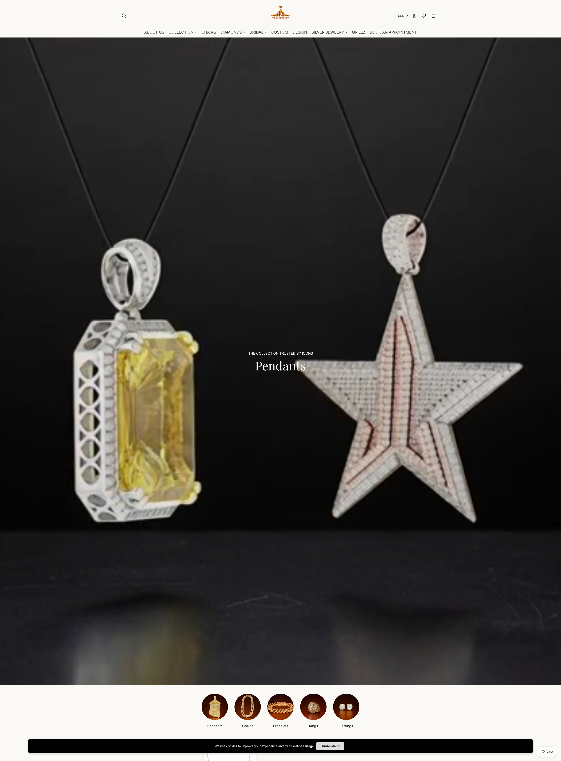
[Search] (124, 16)
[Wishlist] (424, 16)
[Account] (414, 16)
